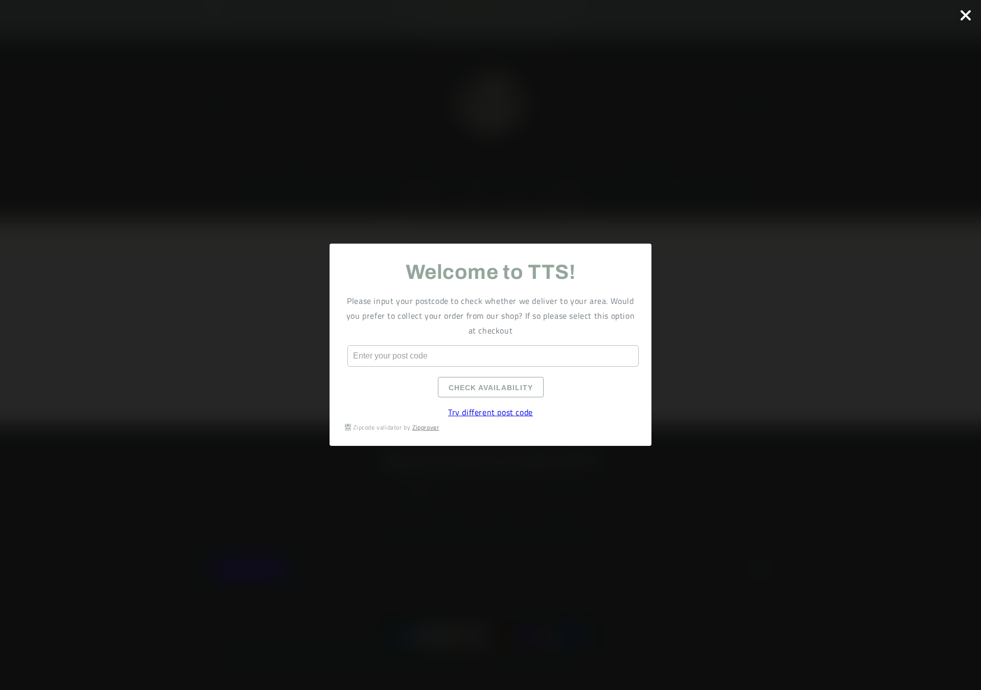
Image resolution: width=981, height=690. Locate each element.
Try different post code (490, 413)
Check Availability (491, 388)
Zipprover (425, 427)
